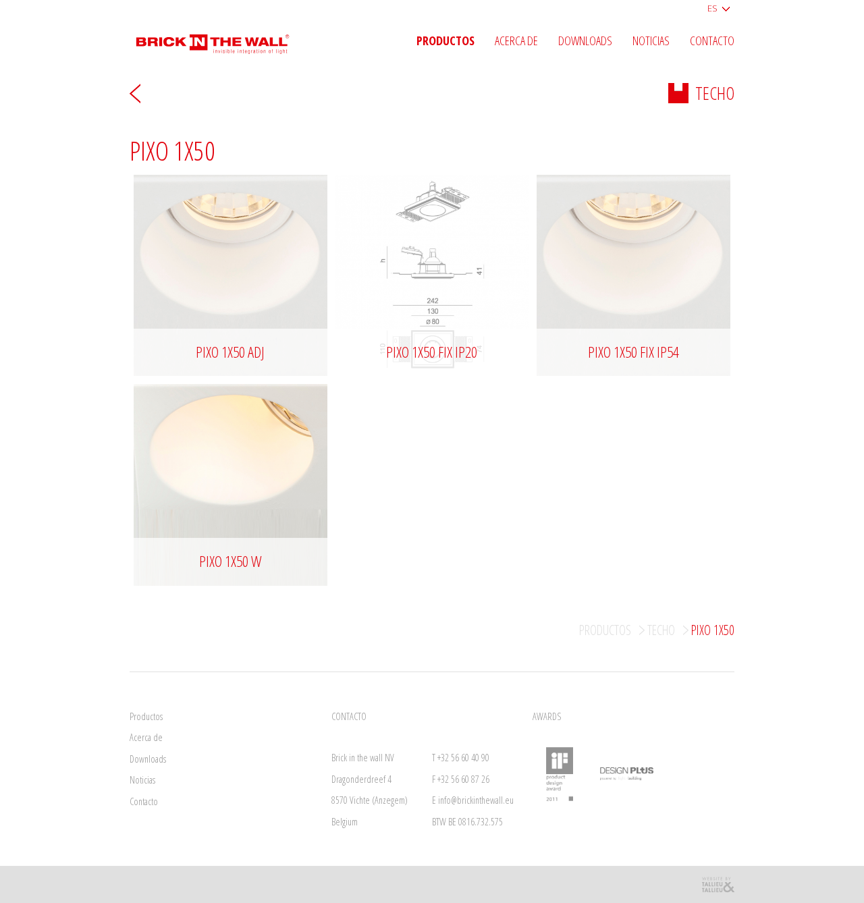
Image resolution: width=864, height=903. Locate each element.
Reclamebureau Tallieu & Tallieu (717, 884)
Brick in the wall (222, 39)
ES (712, 8)
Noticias (651, 41)
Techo (714, 93)
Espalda (135, 93)
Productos (445, 41)
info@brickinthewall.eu (476, 800)
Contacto (712, 41)
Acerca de (516, 41)
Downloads (585, 41)
